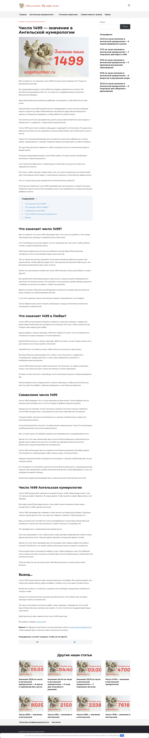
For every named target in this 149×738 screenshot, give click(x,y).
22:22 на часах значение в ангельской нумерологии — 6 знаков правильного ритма (114, 41)
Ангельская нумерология (41, 15)
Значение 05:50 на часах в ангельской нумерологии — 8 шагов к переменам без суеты (31, 683)
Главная (23, 15)
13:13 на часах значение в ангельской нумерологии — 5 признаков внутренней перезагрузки (114, 64)
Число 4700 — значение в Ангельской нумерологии (117, 681)
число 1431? (41, 622)
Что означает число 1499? (35, 204)
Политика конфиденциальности (34, 722)
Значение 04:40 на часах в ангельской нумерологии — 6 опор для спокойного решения (60, 684)
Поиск (102, 22)
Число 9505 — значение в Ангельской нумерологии (30, 717)
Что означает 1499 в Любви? (37, 207)
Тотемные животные (68, 15)
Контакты (56, 722)
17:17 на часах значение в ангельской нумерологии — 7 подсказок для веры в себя (114, 51)
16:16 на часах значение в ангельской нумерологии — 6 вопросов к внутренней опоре (115, 75)
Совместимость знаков (91, 15)
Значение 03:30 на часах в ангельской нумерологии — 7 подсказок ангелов (88, 683)
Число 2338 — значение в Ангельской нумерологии (88, 717)
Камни (108, 15)
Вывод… (28, 217)
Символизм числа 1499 (34, 211)
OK (122, 735)
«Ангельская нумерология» (80, 627)
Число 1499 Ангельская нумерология (41, 214)
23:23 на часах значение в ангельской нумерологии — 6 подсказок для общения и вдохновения (114, 87)
